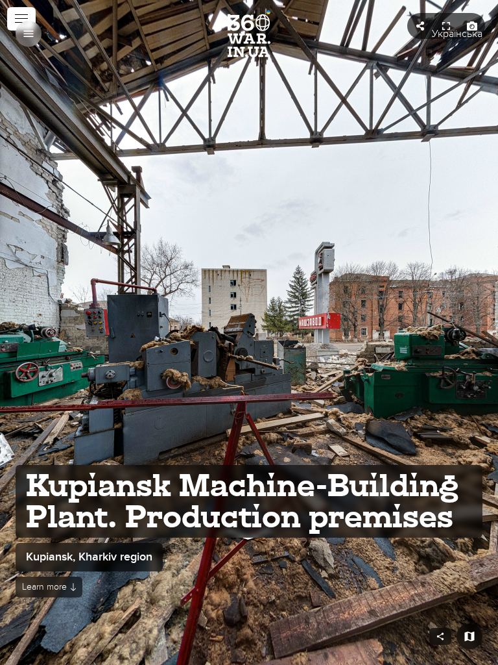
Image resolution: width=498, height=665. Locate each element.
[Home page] (249, 34)
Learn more (44, 586)
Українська (457, 33)
